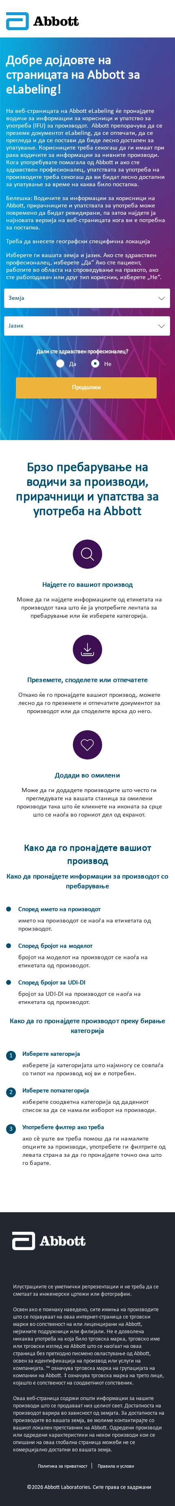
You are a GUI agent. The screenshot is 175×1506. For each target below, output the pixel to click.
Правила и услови (116, 1466)
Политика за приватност (63, 1466)
